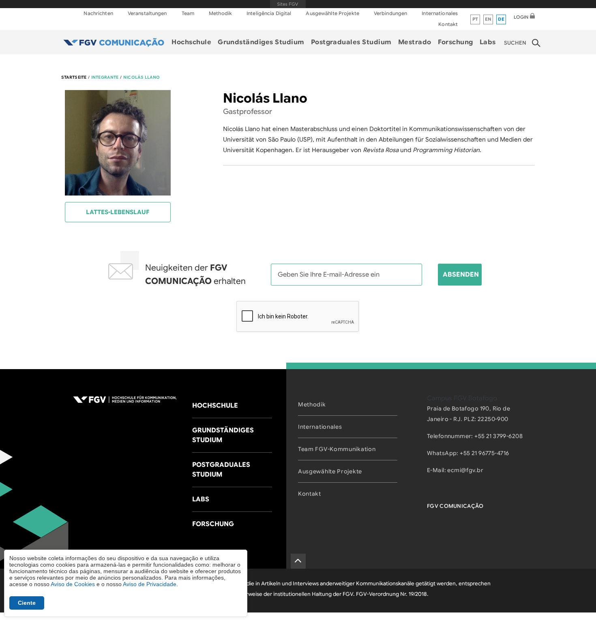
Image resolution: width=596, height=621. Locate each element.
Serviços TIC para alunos (502, 60)
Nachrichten (98, 13)
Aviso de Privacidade (149, 584)
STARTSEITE (73, 77)
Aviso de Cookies (73, 584)
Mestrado (414, 42)
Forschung (455, 42)
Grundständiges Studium (261, 42)
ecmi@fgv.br (465, 470)
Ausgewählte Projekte (332, 13)
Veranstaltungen (147, 13)
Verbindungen (390, 13)
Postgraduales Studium (351, 42)
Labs (488, 42)
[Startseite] (114, 42)
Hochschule (191, 42)
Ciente (27, 603)
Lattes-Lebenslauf (118, 212)
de (501, 19)
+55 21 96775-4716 (484, 453)
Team (188, 13)
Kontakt (448, 24)
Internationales (440, 13)
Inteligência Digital (269, 13)
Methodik (220, 13)
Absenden (461, 275)
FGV (288, 4)
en (488, 19)
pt (475, 19)
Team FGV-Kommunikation (336, 449)
